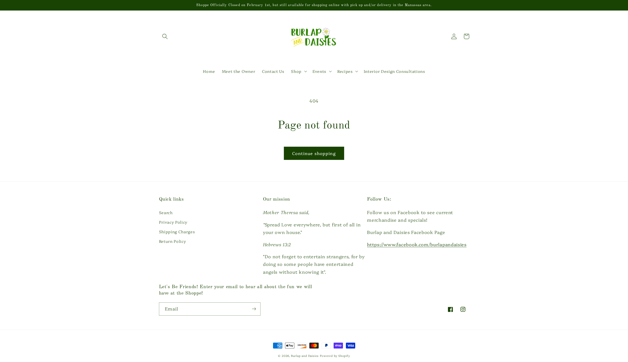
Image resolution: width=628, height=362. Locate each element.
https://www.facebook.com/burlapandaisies (417, 244)
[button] (165, 36)
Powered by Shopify (335, 356)
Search (166, 212)
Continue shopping (314, 153)
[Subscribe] (254, 309)
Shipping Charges (177, 231)
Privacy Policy (173, 222)
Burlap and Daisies (305, 356)
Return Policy (172, 241)
